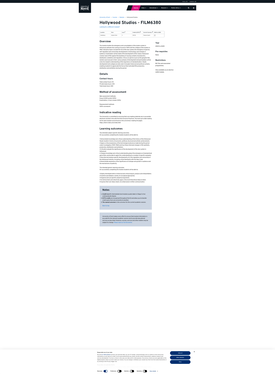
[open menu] (193, 7)
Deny (180, 362)
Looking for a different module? (110, 27)
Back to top (105, 206)
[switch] (119, 371)
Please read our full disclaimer (123, 222)
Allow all (180, 353)
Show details (153, 371)
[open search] (188, 7)
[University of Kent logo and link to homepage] (85, 8)
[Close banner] (194, 351)
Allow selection (180, 357)
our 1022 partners (106, 354)
